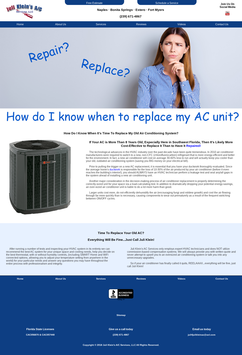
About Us (60, 24)
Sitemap (121, 315)
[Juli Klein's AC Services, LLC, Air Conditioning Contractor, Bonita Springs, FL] (121, 294)
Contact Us (221, 24)
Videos (181, 24)
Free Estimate (94, 3)
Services (101, 24)
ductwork (114, 169)
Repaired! (193, 146)
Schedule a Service (166, 3)
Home (20, 24)
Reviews (141, 24)
